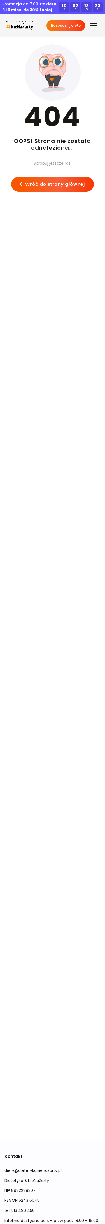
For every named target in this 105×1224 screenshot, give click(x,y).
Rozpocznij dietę (66, 25)
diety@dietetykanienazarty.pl (33, 1170)
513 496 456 (23, 1210)
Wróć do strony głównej (55, 184)
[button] (19, 25)
